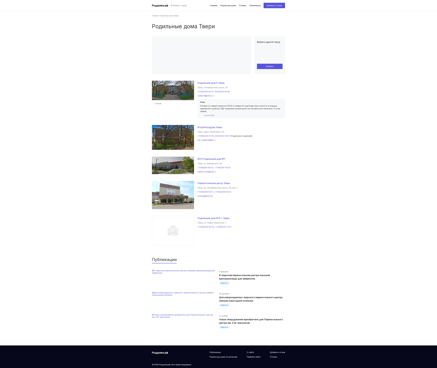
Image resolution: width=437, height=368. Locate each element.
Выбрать (270, 66)
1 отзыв (157, 103)
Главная (213, 5)
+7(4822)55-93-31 (205, 91)
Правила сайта (253, 357)
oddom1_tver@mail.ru (206, 172)
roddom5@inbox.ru (205, 96)
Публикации (254, 5)
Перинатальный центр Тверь (213, 183)
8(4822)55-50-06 (222, 91)
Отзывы (242, 5)
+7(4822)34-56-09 (205, 227)
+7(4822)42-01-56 (205, 136)
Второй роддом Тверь (209, 127)
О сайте (250, 352)
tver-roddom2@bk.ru (206, 140)
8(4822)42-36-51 (222, 136)
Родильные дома (228, 5)
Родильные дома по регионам (223, 357)
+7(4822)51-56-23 (205, 167)
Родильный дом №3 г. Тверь (213, 218)
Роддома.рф (160, 5)
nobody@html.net (205, 196)
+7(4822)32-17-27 (223, 227)
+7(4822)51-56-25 (222, 167)
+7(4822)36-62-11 (205, 192)
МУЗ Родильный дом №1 (211, 159)
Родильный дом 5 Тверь (211, 83)
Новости (224, 283)
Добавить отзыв (274, 5)
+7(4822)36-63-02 (223, 192)
